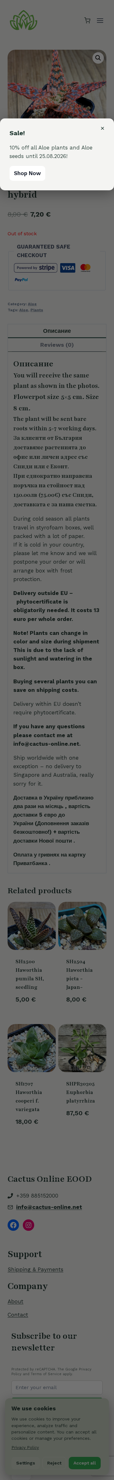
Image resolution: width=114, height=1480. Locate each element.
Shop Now (27, 173)
